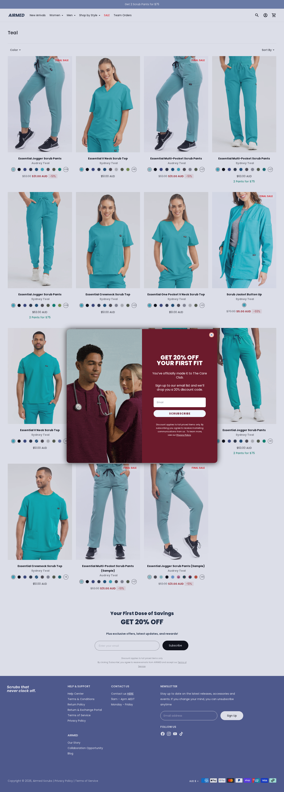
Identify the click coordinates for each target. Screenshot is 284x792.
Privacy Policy (183, 434)
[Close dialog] (211, 335)
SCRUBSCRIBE (179, 413)
